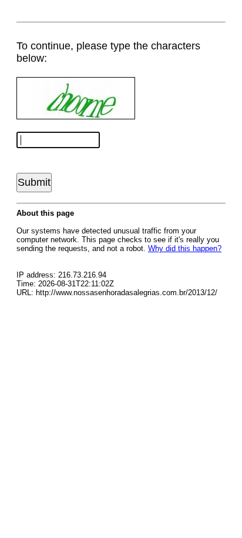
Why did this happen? (184, 248)
